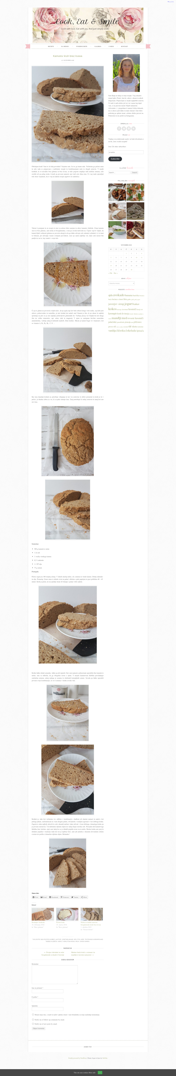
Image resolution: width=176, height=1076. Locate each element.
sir (129, 326)
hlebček (54, 941)
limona (136, 314)
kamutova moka (69, 941)
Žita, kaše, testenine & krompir (88, 939)
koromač (125, 309)
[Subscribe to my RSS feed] (133, 128)
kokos (112, 308)
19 (111, 266)
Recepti (51, 46)
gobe (129, 299)
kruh (77, 941)
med (124, 318)
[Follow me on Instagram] (129, 128)
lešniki (131, 314)
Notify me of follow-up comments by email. (50, 1020)
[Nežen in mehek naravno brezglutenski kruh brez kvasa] (92, 914)
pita (132, 322)
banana (128, 295)
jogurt (129, 303)
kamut (60, 941)
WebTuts (104, 1058)
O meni (111, 46)
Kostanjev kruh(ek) (38, 922)
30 (131, 270)
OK (100, 1072)
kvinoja (125, 313)
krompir (112, 313)
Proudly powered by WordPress (77, 1058)
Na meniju (65, 46)
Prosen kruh (60, 922)
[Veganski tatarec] (117, 193)
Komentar (35, 964)
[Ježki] (135, 211)
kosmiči (132, 309)
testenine (140, 327)
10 (136, 257)
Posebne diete (81, 46)
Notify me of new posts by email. (46, 1024)
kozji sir (140, 309)
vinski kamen (84, 941)
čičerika (120, 330)
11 (141, 257)
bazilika (136, 295)
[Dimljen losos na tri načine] (135, 193)
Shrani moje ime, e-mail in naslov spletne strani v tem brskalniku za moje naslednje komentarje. (67, 1015)
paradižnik (120, 322)
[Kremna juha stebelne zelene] (117, 230)
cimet (120, 299)
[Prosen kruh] (67, 914)
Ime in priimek (37, 988)
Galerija (97, 46)
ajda (110, 295)
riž (115, 326)
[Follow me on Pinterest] (124, 128)
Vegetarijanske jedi (69, 939)
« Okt (110, 273)
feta (125, 299)
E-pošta (35, 997)
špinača (140, 330)
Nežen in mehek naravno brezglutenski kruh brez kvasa (91, 923)
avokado (118, 295)
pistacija (128, 322)
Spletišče (35, 1006)
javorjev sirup (116, 304)
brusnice (142, 295)
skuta (134, 326)
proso (110, 326)
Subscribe (115, 159)
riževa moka (119, 327)
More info (92, 1072)
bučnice (115, 299)
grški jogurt (137, 299)
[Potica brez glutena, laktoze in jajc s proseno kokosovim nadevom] (117, 211)
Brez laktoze (56, 939)
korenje (119, 309)
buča (109, 299)
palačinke (112, 321)
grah (132, 299)
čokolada (131, 330)
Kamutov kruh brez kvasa (67, 56)
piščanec (138, 321)
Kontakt (124, 46)
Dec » (116, 273)
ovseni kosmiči (135, 318)
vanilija (112, 330)
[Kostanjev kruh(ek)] (43, 914)
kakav (136, 304)
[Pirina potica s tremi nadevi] (135, 230)
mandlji (116, 318)
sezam (125, 326)
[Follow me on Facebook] (119, 128)
